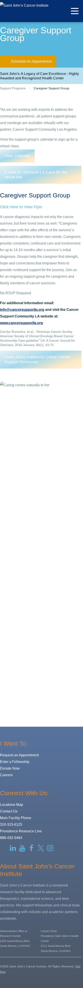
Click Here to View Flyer (21, 207)
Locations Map (11, 804)
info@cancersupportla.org (22, 309)
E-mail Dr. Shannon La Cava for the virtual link (35, 175)
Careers (6, 775)
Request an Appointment (19, 755)
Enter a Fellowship (14, 762)
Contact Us (8, 811)
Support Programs (13, 88)
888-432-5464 (11, 838)
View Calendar (17, 156)
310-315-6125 (11, 824)
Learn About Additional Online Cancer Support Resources (37, 359)
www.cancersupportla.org (21, 323)
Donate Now (10, 768)
